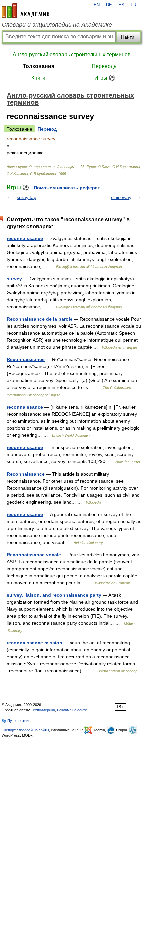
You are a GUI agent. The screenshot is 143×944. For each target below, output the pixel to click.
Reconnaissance (26, 359)
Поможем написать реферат (67, 187)
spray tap (26, 197)
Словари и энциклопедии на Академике (57, 24)
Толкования (38, 66)
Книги (38, 78)
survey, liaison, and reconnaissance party (54, 595)
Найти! (128, 37)
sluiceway (121, 197)
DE (109, 5)
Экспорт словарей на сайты (25, 730)
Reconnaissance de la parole (39, 319)
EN (97, 5)
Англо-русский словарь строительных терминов (72, 54)
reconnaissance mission (34, 642)
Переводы (105, 66)
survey (14, 278)
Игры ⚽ (104, 78)
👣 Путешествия (16, 721)
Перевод (47, 129)
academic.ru (26, 10)
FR (133, 5)
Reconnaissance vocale (34, 554)
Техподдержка (43, 710)
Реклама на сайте (72, 710)
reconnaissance (25, 238)
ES (121, 5)
